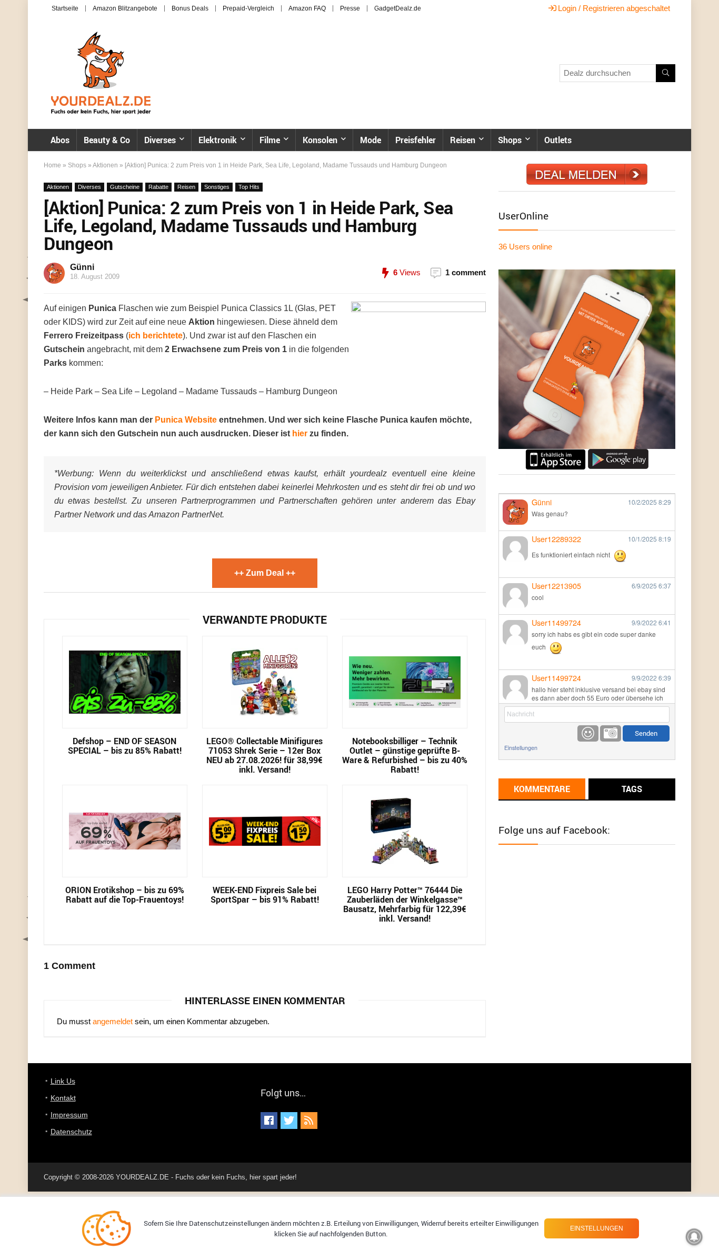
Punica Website (186, 419)
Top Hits (248, 187)
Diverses (160, 140)
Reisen (462, 140)
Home (52, 165)
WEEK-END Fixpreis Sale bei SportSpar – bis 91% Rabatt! (265, 894)
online (525, 246)
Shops (510, 140)
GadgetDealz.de (397, 8)
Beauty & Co (107, 140)
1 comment (465, 272)
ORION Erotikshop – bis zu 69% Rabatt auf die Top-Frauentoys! (124, 894)
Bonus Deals (190, 8)
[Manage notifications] (694, 1236)
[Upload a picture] (610, 733)
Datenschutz (71, 1131)
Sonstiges (216, 187)
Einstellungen (520, 748)
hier (299, 433)
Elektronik (217, 140)
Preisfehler (415, 140)
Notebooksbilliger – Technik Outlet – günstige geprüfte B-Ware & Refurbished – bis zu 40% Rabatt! (404, 755)
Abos (60, 140)
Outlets (558, 140)
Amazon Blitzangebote (125, 8)
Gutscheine (124, 187)
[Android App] (618, 453)
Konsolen (320, 140)
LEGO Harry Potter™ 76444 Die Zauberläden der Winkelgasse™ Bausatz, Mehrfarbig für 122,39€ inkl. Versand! (404, 904)
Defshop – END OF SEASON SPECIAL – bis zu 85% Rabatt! (125, 745)
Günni (82, 267)
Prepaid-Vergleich (248, 8)
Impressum (69, 1115)
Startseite (65, 8)
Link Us (63, 1081)
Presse (350, 8)
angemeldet (113, 1021)
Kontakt (63, 1098)
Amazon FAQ (307, 8)
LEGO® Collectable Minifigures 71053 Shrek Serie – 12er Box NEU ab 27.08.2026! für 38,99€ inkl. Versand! (264, 755)
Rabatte (158, 187)
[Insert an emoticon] (587, 733)
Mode (370, 140)
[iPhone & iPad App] (555, 453)
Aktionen (105, 165)
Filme (269, 140)
